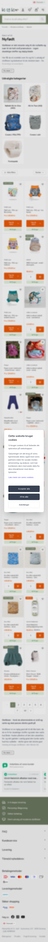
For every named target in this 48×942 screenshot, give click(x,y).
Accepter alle (24, 488)
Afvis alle (24, 496)
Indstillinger (24, 504)
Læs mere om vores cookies (21, 477)
